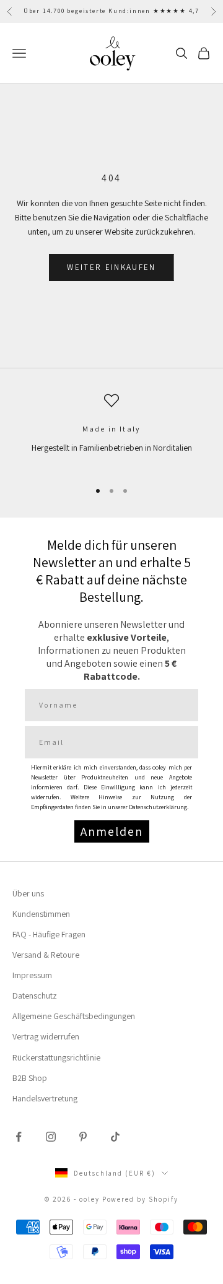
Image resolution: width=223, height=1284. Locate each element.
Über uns (28, 893)
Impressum (32, 975)
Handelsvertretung (44, 1098)
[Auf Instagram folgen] (51, 1136)
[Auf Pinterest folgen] (83, 1136)
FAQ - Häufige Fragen (48, 934)
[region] (111, 431)
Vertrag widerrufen (45, 1036)
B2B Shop (29, 1077)
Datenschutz (34, 995)
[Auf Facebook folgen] (18, 1136)
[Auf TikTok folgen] (115, 1136)
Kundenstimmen (41, 913)
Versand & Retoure (45, 954)
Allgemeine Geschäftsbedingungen (73, 1016)
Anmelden (112, 831)
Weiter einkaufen (111, 267)
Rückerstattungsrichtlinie (56, 1057)
